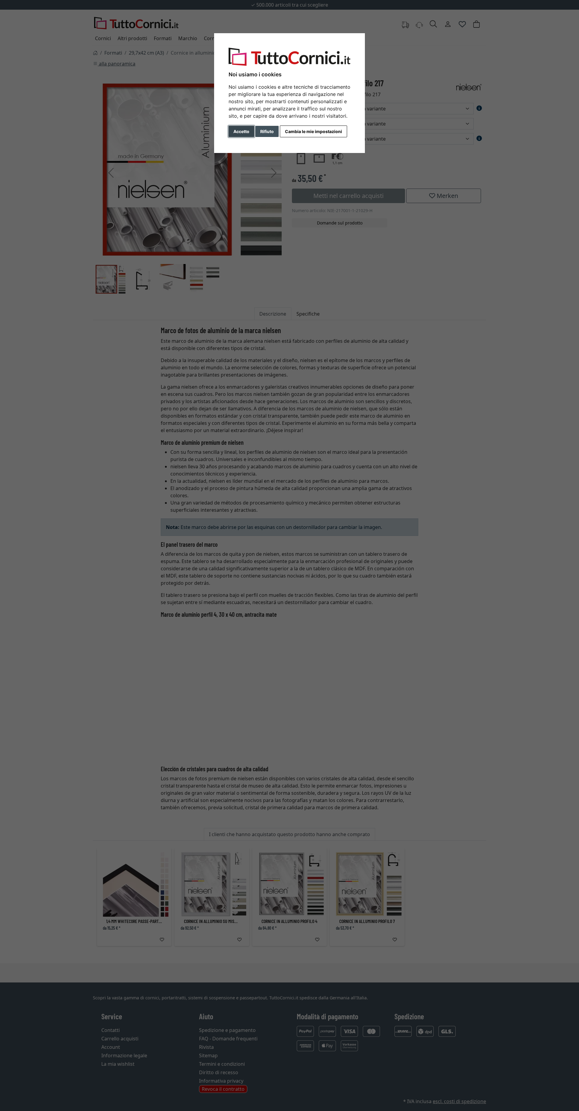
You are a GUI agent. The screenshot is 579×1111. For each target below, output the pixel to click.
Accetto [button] (241, 131)
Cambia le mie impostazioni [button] (313, 131)
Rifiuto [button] (267, 131)
